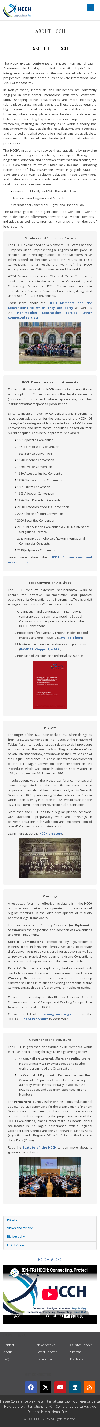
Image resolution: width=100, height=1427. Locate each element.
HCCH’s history (50, 833)
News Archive (46, 1345)
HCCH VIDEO (50, 1259)
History (12, 1219)
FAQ (6, 1359)
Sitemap (76, 1352)
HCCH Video (15, 1245)
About (7, 1352)
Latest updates (47, 1352)
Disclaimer (77, 1359)
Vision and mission (20, 1228)
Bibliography (16, 1236)
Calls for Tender (81, 1345)
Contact (8, 1345)
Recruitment (45, 1359)
